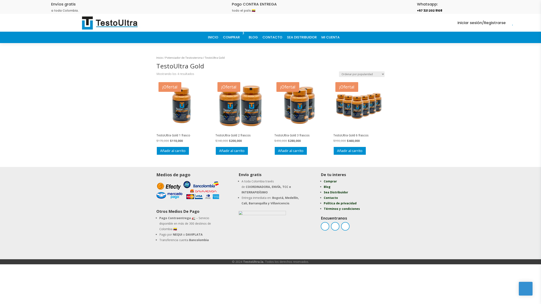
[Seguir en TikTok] (345, 226)
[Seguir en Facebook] (325, 226)
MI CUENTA (330, 37)
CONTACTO (272, 37)
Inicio (159, 58)
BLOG (253, 37)
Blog (327, 187)
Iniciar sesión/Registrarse (482, 22)
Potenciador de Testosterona (183, 58)
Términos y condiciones (342, 209)
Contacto (331, 198)
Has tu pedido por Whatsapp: (274, 227)
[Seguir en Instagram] (335, 226)
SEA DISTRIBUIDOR (302, 37)
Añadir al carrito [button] (173, 150)
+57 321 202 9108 (429, 10)
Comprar (330, 181)
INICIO (213, 37)
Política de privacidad (340, 203)
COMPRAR (231, 37)
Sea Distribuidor (336, 192)
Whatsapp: (427, 4)
